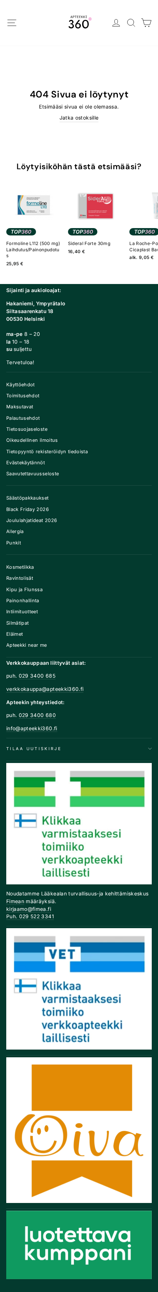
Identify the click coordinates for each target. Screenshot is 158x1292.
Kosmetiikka (20, 567)
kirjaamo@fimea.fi (28, 909)
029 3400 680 (37, 715)
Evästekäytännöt (25, 462)
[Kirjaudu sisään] (116, 23)
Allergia (15, 531)
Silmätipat (17, 623)
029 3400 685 (37, 676)
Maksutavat (19, 406)
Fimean (15, 901)
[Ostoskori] (146, 23)
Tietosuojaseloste (26, 429)
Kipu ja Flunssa (24, 589)
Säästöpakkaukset (27, 498)
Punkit (13, 543)
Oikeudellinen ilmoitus (32, 440)
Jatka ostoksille (79, 118)
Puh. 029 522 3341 (30, 916)
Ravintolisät (19, 578)
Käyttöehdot (20, 384)
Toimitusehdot (23, 395)
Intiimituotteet (22, 611)
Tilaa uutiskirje (34, 748)
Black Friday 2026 (27, 509)
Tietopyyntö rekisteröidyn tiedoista (47, 451)
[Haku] (131, 23)
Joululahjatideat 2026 (31, 520)
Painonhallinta (22, 600)
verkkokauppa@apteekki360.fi (44, 689)
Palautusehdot (23, 418)
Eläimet (14, 634)
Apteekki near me (26, 645)
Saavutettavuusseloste (32, 473)
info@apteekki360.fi (31, 728)
